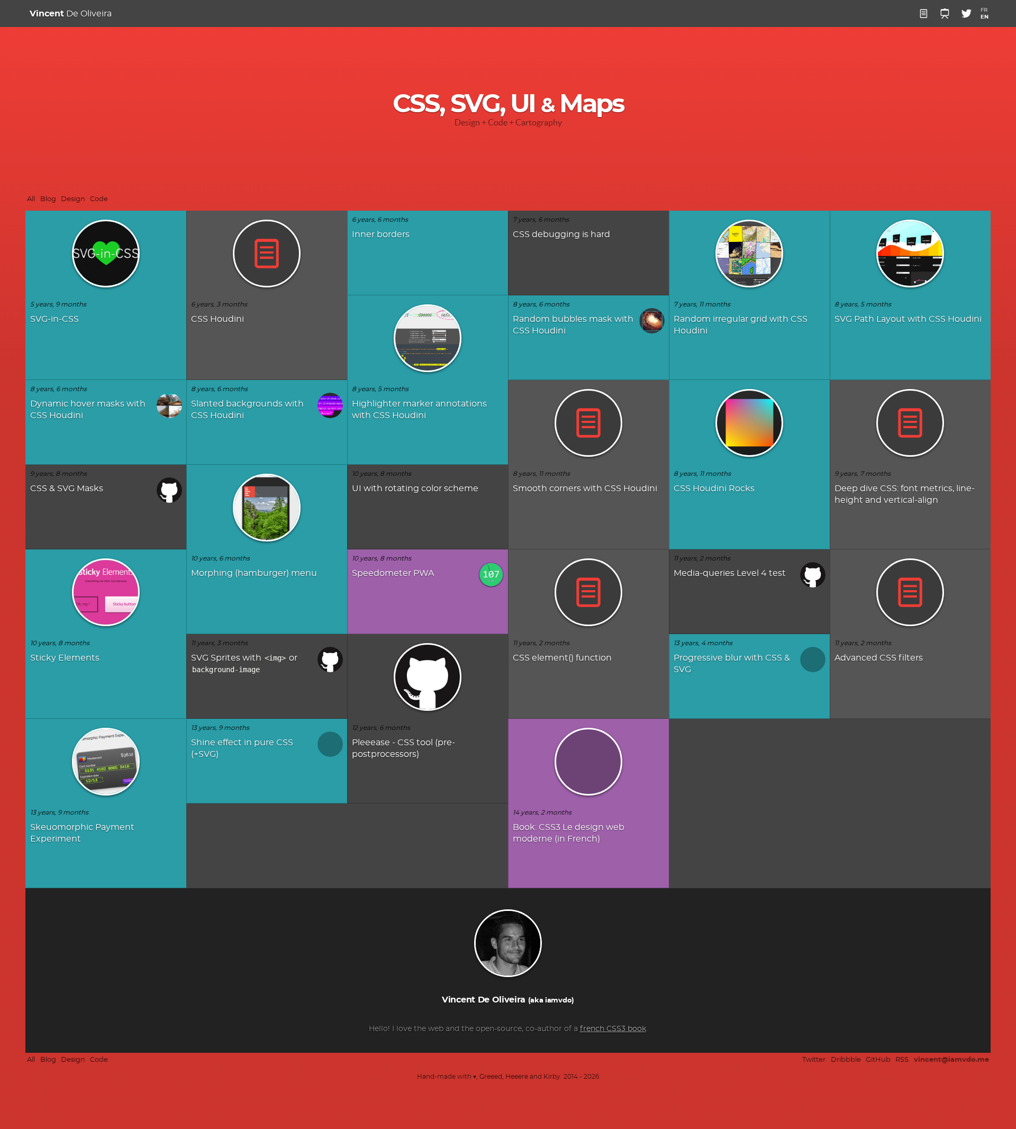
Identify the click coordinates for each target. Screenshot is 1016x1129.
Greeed (490, 1077)
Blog (48, 199)
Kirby (551, 1077)
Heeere (516, 1077)
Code (99, 199)
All (31, 199)
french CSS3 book (613, 1029)
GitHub (878, 1059)
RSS (902, 1059)
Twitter (814, 1059)
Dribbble (846, 1059)
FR (984, 10)
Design (73, 199)
